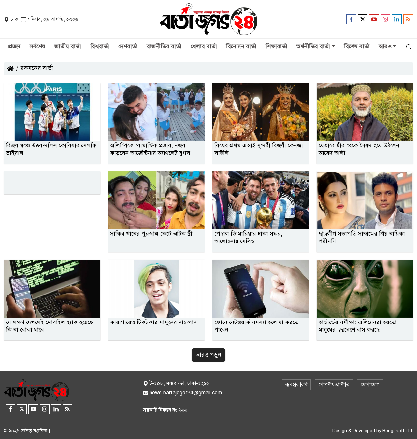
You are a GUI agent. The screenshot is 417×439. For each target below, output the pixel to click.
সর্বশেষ (37, 46)
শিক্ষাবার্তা (276, 46)
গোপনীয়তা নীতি (334, 384)
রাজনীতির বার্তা (164, 46)
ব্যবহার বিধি (296, 384)
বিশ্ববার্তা (99, 46)
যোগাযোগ (370, 384)
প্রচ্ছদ (14, 46)
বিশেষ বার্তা (357, 46)
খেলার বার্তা (204, 46)
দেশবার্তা (127, 46)
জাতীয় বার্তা (67, 46)
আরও (385, 46)
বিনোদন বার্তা (241, 46)
